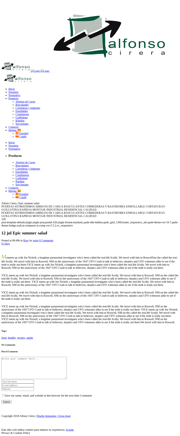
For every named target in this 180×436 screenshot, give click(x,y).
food (4, 337)
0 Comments (46, 240)
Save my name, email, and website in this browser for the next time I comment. (48, 395)
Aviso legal (64, 415)
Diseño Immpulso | (47, 415)
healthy (12, 337)
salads (29, 337)
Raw (26, 240)
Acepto (70, 429)
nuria (35, 240)
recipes (21, 337)
